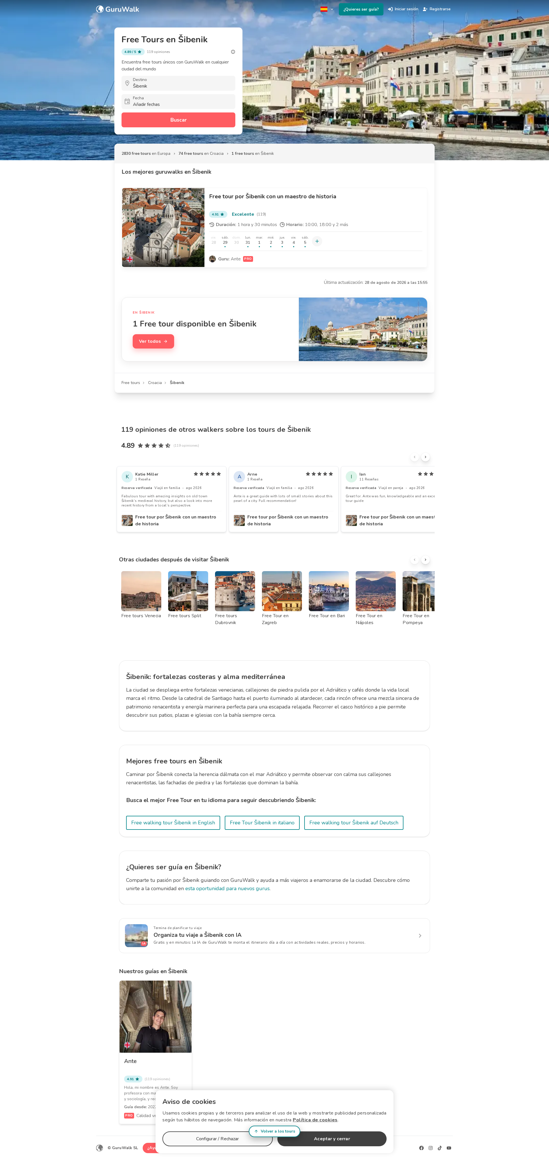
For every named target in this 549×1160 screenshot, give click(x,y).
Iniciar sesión (406, 9)
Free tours (131, 382)
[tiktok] (440, 1148)
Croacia (155, 382)
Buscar (178, 119)
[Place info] (233, 52)
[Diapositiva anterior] (414, 457)
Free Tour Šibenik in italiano (262, 822)
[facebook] (421, 1148)
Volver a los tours (278, 1131)
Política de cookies (315, 1120)
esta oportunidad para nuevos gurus (227, 888)
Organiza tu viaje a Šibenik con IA (198, 935)
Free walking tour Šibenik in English (173, 822)
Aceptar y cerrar (332, 1139)
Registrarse (440, 9)
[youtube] (449, 1148)
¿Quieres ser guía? (361, 9)
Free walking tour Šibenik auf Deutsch (353, 822)
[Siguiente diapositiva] (425, 457)
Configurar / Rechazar (217, 1139)
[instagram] (431, 1148)
